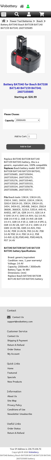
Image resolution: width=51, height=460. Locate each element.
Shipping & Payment (17, 340)
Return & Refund (15, 345)
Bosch (40, 21)
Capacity (9, 120)
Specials (11, 377)
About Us (12, 396)
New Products (14, 381)
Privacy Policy (14, 405)
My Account (13, 353)
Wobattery (33, 452)
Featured (12, 372)
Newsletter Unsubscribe (19, 414)
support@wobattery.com (20, 321)
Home (10, 368)
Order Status (14, 349)
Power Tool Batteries (21, 21)
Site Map (11, 400)
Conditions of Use (16, 409)
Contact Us (18, 317)
